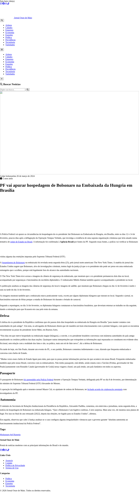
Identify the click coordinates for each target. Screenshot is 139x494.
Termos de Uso (11, 468)
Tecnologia (10, 42)
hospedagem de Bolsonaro (13, 262)
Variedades (10, 45)
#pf (11, 434)
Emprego (9, 30)
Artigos (8, 25)
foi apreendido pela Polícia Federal (38, 379)
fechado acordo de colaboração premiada (104, 389)
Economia (9, 32)
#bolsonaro (5, 434)
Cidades (8, 27)
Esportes (9, 35)
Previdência (10, 40)
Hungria (16, 434)
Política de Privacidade (15, 465)
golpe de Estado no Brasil (21, 242)
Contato (8, 463)
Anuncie (9, 460)
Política (8, 37)
